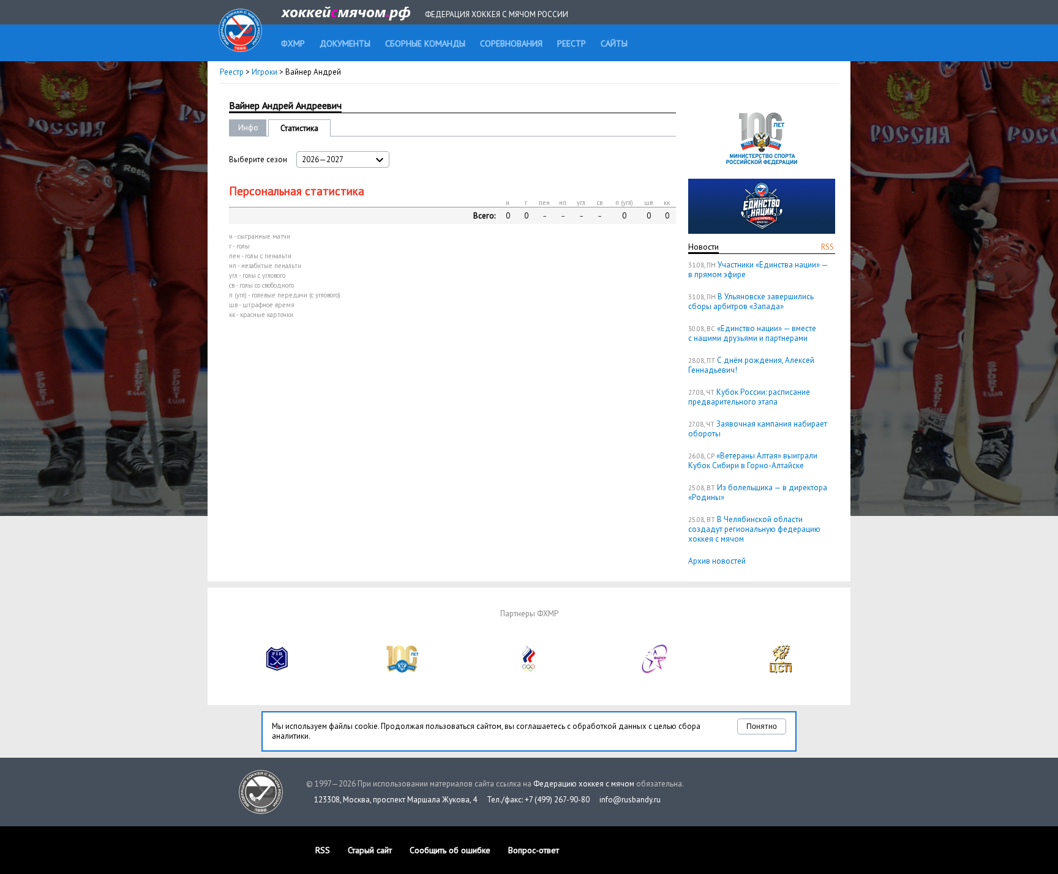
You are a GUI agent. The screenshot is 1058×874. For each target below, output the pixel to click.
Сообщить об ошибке (450, 850)
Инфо (248, 127)
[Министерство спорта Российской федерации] (402, 670)
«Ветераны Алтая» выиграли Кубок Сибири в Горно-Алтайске (752, 460)
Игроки (264, 72)
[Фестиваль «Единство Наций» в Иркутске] (761, 231)
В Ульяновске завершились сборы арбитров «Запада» (751, 301)
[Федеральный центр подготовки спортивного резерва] (655, 670)
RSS (827, 247)
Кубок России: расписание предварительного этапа (749, 397)
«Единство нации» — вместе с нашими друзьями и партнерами (752, 333)
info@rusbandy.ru (630, 799)
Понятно (761, 726)
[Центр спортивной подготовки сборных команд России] (780, 670)
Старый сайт (370, 850)
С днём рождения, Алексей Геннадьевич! (751, 365)
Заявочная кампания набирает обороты (757, 429)
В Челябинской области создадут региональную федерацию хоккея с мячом (754, 529)
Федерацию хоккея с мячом (583, 784)
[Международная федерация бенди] (277, 670)
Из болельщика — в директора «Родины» (757, 492)
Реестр (232, 72)
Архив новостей (717, 561)
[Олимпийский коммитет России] (529, 670)
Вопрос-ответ (533, 850)
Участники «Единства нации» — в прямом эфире (758, 270)
